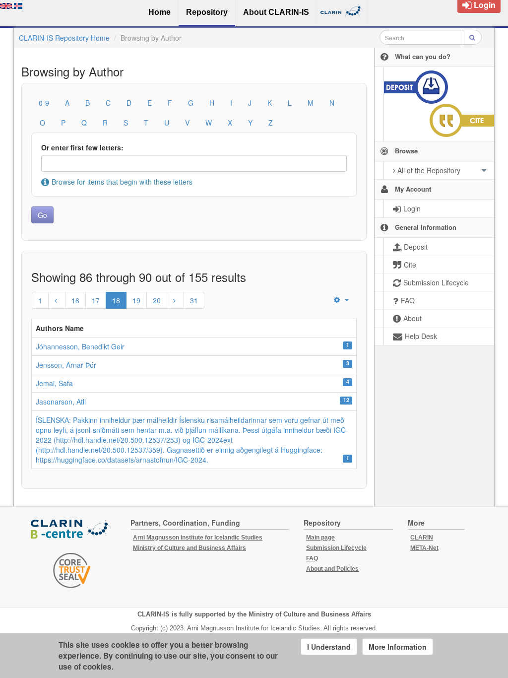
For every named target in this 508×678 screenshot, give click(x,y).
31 (194, 300)
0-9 (44, 103)
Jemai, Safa (54, 383)
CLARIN (421, 537)
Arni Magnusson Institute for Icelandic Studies (197, 537)
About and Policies (332, 568)
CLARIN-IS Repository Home (64, 38)
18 (116, 300)
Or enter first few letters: (82, 147)
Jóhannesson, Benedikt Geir (80, 346)
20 (157, 300)
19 (136, 300)
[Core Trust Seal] (72, 570)
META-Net (424, 547)
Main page (320, 537)
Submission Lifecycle (336, 547)
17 (96, 300)
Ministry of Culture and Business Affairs (189, 547)
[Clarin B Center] (72, 530)
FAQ (312, 558)
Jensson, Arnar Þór (66, 365)
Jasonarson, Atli (61, 402)
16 (75, 300)
